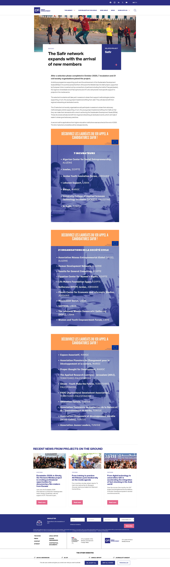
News (113, 10)
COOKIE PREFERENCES (53, 539)
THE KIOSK (37, 536)
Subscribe (129, 526)
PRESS (36, 538)
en (133, 2)
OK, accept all (91, 563)
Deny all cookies (108, 563)
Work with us (123, 10)
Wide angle (104, 10)
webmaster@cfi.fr (68, 531)
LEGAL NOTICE (53, 536)
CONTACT (37, 541)
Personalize (124, 562)
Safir (108, 52)
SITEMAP (37, 544)
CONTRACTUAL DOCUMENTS (53, 544)
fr (136, 2)
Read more (42, 502)
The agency (69, 10)
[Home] (42, 10)
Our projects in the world (87, 10)
